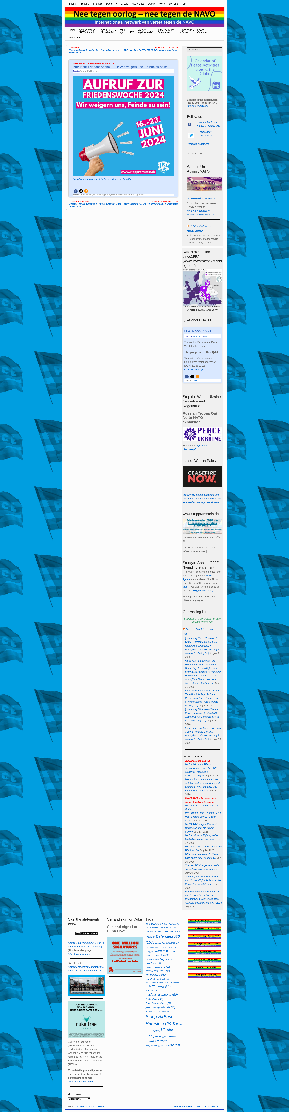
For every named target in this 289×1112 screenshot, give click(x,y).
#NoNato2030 (76, 37)
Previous (63, 17)
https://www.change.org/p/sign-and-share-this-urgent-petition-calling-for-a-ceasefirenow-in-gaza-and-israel (202, 499)
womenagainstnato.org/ (201, 198)
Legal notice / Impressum (207, 1106)
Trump (154, 1030)
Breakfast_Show (159, 928)
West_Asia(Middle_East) (156, 1046)
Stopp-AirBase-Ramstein (126, 195)
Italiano (124, 3)
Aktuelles (82, 195)
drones (174, 943)
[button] (76, 191)
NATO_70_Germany (158, 978)
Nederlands (138, 3)
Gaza (172, 947)
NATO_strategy (159, 986)
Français (98, 3)
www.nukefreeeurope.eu (81, 1081)
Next (226, 17)
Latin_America (154, 963)
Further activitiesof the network (165, 31)
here (185, 587)
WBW (161, 1041)
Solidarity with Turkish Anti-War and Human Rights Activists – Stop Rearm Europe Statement (203, 880)
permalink (142, 195)
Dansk (151, 3)
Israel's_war (155, 959)
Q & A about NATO (199, 331)
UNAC (176, 1037)
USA (151, 1041)
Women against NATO (145, 31)
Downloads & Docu (186, 31)
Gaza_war (151, 952)
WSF (174, 1045)
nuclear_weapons (162, 994)
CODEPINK (153, 931)
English (73, 3)
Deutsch (110, 3)
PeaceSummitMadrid (158, 1003)
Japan (169, 959)
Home (72, 30)
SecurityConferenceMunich (159, 1011)
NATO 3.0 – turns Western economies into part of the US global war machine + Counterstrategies (201, 768)
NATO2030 (156, 974)
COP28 (167, 931)
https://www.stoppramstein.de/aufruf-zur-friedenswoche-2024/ (102, 179)
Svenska (173, 3)
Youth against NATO (126, 31)
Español (85, 3)
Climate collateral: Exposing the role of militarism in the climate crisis (95, 50)
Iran (171, 952)
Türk (183, 3)
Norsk (161, 3)
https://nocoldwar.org (79, 954)
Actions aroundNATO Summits (87, 31)
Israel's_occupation (157, 955)
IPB (162, 951)
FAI (165, 947)
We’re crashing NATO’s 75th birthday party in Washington (151, 50)
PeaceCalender (202, 31)
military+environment (158, 967)
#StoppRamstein (112, 195)
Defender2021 (162, 943)
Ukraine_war (163, 1036)
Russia (168, 1007)
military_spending (154, 971)
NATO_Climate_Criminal (156, 983)
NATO (166, 971)
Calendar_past (90, 195)
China (173, 928)
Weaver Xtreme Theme (182, 1106)
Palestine (154, 999)
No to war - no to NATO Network (90, 1106)
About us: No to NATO (107, 31)
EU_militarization (153, 947)
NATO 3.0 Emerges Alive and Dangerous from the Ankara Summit (200, 828)
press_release (154, 1007)
